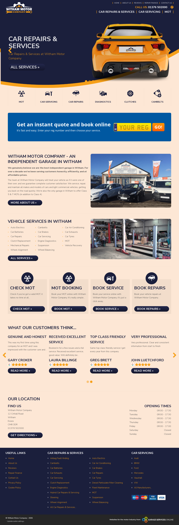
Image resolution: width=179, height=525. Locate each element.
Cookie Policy (14, 488)
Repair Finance (151, 3)
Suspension (43, 245)
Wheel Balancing (46, 250)
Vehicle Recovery (73, 245)
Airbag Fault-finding (59, 458)
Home (116, 3)
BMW (136, 463)
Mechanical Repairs (20, 245)
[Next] (169, 51)
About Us (126, 3)
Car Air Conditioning (74, 227)
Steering (54, 497)
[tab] (86, 81)
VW (136, 483)
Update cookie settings (15, 521)
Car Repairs (16, 236)
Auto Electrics (17, 227)
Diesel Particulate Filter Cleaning (107, 483)
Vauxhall (138, 478)
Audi (136, 458)
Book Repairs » (148, 309)
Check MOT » (22, 309)
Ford (136, 468)
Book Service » (107, 309)
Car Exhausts (71, 232)
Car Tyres (69, 236)
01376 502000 (151, 7)
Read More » (20, 371)
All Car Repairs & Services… (63, 507)
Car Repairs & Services (116, 11)
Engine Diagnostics (47, 241)
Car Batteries (17, 232)
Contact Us (166, 3)
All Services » (24, 66)
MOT (168, 11)
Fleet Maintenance (100, 488)
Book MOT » (63, 309)
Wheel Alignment (19, 250)
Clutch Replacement (20, 241)
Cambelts (42, 227)
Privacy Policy (14, 483)
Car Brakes (43, 232)
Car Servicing (149, 11)
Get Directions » (24, 435)
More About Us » (23, 203)
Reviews (138, 3)
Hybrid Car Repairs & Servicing (64, 493)
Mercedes (138, 473)
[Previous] (10, 51)
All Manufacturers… (143, 488)
